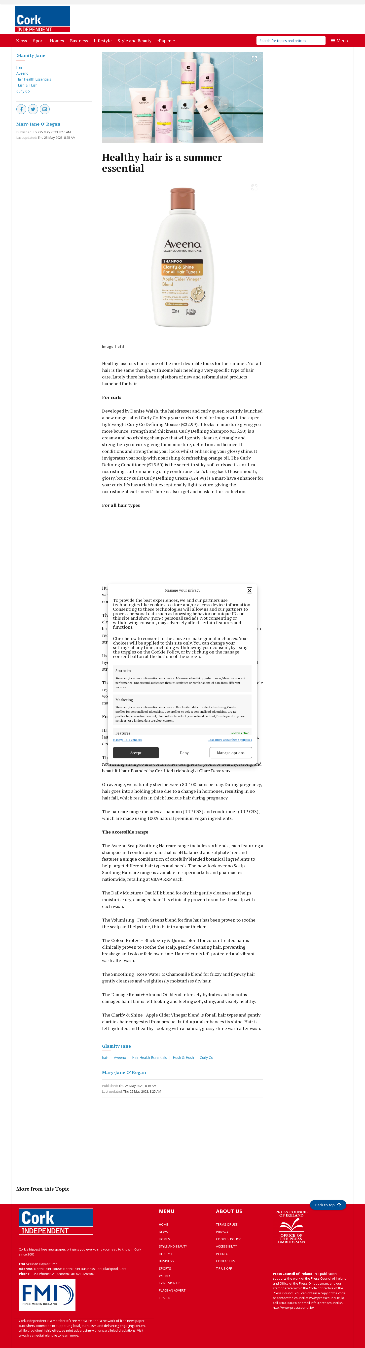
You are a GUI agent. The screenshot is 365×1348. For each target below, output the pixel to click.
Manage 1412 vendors (127, 740)
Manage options (231, 752)
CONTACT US (225, 1261)
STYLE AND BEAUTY (173, 1246)
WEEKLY (165, 1275)
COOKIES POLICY (228, 1239)
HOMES (164, 1239)
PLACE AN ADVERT (172, 1290)
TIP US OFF (224, 1268)
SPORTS (165, 1268)
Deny (184, 752)
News (22, 40)
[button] (249, 590)
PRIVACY (222, 1231)
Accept (136, 752)
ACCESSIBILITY (226, 1246)
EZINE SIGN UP (170, 1283)
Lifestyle (104, 40)
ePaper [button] (164, 41)
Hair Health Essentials (33, 79)
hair (19, 67)
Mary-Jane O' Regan (38, 124)
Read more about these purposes (230, 740)
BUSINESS (166, 1261)
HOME (163, 1224)
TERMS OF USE (227, 1224)
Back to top (325, 1204)
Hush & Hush (26, 85)
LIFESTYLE (166, 1254)
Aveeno (22, 73)
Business (80, 40)
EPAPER (164, 1298)
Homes (58, 40)
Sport (39, 40)
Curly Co (23, 91)
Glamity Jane (30, 55)
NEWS (163, 1231)
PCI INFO (222, 1254)
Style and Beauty (135, 40)
